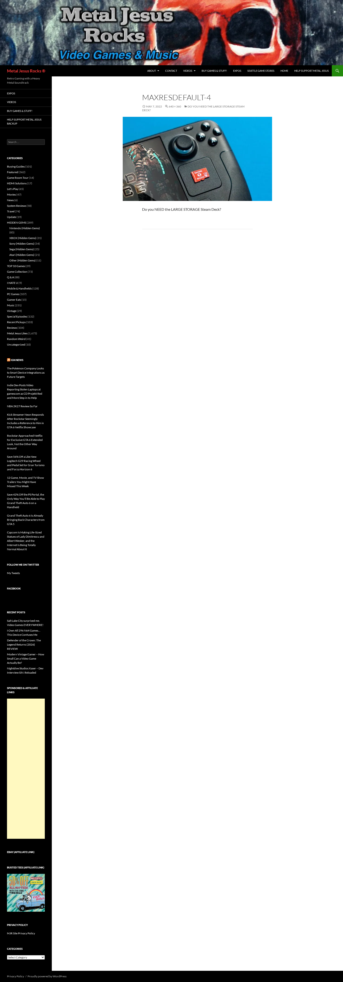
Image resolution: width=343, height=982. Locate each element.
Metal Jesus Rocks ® (26, 70)
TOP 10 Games (16, 266)
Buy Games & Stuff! (214, 70)
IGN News (17, 359)
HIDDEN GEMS (16, 222)
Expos (237, 70)
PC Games (13, 294)
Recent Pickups (16, 322)
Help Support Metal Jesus (311, 70)
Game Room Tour (17, 177)
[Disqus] (197, 305)
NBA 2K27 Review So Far (22, 406)
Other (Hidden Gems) (22, 260)
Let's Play (12, 189)
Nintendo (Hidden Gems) (24, 228)
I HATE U (12, 283)
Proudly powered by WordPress (47, 976)
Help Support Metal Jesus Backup (24, 121)
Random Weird (16, 339)
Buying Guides (16, 166)
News (10, 200)
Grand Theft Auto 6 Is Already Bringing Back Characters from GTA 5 (26, 520)
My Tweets (13, 573)
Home (284, 70)
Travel (10, 211)
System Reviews (16, 205)
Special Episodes (17, 316)
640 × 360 (175, 106)
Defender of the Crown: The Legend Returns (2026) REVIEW (24, 644)
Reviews (12, 327)
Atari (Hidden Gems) (21, 255)
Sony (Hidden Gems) (21, 243)
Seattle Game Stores (260, 70)
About (151, 70)
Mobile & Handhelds (19, 288)
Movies (11, 194)
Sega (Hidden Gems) (21, 249)
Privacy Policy (15, 976)
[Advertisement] (26, 769)
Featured (12, 172)
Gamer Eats (14, 299)
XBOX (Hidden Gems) (22, 238)
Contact (171, 70)
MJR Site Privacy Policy (21, 933)
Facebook (14, 588)
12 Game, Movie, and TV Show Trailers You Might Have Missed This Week (25, 482)
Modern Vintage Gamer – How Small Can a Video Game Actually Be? (25, 658)
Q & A (10, 277)
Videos (187, 70)
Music (10, 305)
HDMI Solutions (17, 183)
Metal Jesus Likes (17, 333)
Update (11, 217)
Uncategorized (16, 344)
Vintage (11, 311)
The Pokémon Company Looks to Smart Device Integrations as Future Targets (26, 373)
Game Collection (17, 271)
